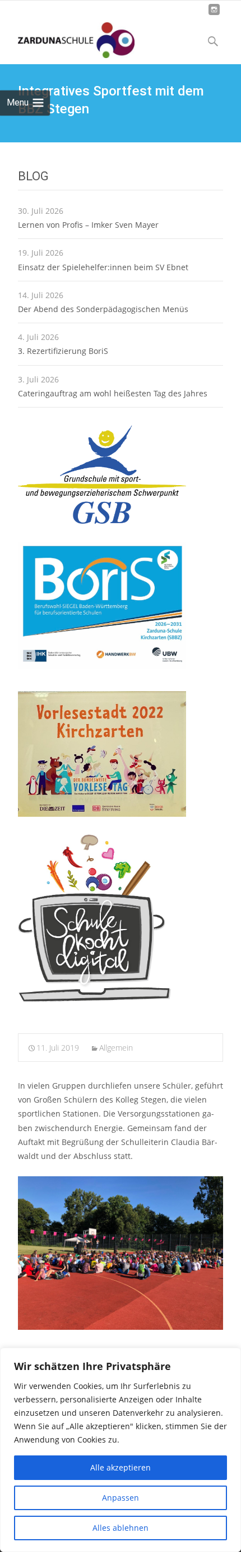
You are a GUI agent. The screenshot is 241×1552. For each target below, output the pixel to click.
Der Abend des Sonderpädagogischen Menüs (103, 309)
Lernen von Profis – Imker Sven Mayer (88, 224)
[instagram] (214, 13)
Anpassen (120, 1497)
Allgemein (116, 1047)
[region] (120, 1450)
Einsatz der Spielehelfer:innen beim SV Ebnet (103, 267)
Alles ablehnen (120, 1527)
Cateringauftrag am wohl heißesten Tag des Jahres (112, 393)
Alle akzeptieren (120, 1467)
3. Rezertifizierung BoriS (63, 351)
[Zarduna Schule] (67, 37)
